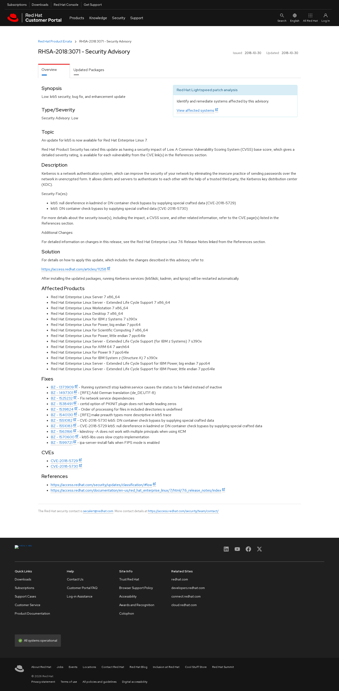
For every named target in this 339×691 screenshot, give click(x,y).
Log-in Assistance (79, 596)
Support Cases (25, 596)
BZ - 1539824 (62, 409)
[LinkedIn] (226, 550)
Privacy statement (43, 682)
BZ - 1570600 (62, 437)
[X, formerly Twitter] (259, 550)
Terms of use (69, 682)
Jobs (60, 667)
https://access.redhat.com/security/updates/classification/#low (101, 484)
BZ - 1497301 (62, 392)
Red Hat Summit (223, 667)
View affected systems (195, 110)
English (294, 21)
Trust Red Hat (129, 579)
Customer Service (27, 605)
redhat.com (179, 579)
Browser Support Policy (136, 588)
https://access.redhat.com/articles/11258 (74, 269)
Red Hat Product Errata (55, 41)
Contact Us (75, 579)
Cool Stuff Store (196, 667)
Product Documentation (32, 613)
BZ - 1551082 (61, 420)
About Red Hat (41, 667)
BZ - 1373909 (62, 387)
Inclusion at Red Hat (166, 667)
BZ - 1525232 (62, 398)
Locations (89, 667)
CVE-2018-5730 (64, 466)
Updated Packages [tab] (89, 69)
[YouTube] (237, 550)
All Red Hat (310, 21)
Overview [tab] (49, 69)
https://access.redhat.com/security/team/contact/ (183, 511)
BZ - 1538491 (62, 403)
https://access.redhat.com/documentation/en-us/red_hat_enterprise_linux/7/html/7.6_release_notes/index (136, 490)
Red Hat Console (66, 5)
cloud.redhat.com (184, 605)
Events (73, 667)
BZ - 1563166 (61, 431)
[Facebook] (248, 550)
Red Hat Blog (138, 667)
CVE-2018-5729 (64, 460)
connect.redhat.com (186, 596)
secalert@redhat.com (98, 511)
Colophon (126, 613)
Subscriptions (17, 5)
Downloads (40, 5)
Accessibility (128, 596)
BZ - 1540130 (62, 414)
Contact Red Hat (112, 667)
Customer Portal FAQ (82, 588)
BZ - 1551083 (61, 426)
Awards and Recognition (136, 605)
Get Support (93, 5)
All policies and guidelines (99, 682)
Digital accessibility (134, 682)
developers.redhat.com (188, 588)
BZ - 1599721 (61, 442)
